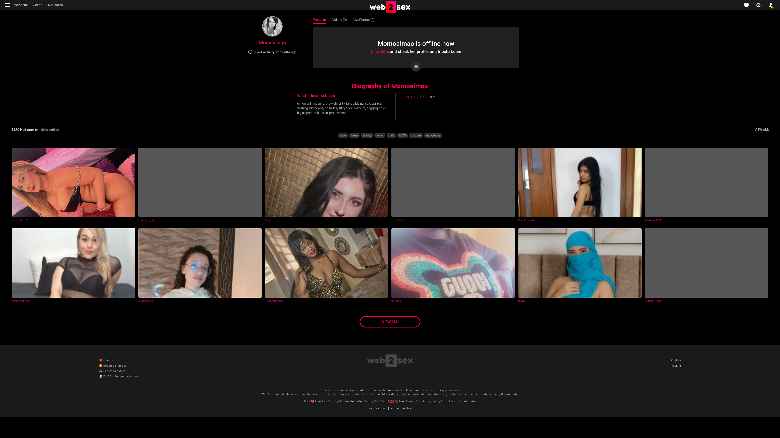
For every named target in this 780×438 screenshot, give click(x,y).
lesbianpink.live (400, 408)
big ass (376, 103)
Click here (380, 51)
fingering (318, 103)
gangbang (433, 135)
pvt (331, 113)
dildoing (358, 103)
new (343, 135)
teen (354, 135)
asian (324, 113)
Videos (37, 5)
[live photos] (758, 5)
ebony (367, 135)
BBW (402, 135)
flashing (302, 108)
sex (367, 103)
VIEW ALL (762, 130)
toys (382, 108)
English (676, 360)
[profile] (771, 5)
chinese (341, 113)
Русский (675, 365)
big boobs (316, 108)
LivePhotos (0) (363, 20)
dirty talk (344, 103)
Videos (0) (339, 20)
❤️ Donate (106, 360)
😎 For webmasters (112, 371)
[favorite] (746, 5)
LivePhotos (54, 5)
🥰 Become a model (112, 365)
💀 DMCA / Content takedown (119, 376)
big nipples (304, 113)
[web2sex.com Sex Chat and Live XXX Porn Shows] (390, 7)
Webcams (21, 5)
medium (359, 108)
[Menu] (7, 5)
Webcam (319, 20)
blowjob (331, 103)
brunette (331, 108)
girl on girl (304, 103)
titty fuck (346, 108)
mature (416, 135)
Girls (432, 96)
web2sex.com (378, 408)
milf (316, 113)
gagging (372, 108)
